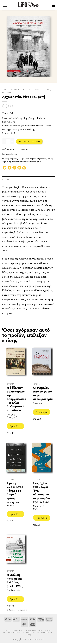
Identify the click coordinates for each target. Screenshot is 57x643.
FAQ (29, 634)
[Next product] (4, 106)
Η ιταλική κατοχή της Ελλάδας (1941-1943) (15, 580)
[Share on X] (14, 168)
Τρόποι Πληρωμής (14, 630)
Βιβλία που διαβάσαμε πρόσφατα (33, 158)
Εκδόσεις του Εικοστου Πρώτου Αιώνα (31, 125)
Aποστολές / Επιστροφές (38, 630)
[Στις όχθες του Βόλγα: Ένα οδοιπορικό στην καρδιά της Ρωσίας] (41, 458)
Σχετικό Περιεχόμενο (18, 609)
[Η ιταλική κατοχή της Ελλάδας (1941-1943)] (15, 550)
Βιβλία (26, 89)
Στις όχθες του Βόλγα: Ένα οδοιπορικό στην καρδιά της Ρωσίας (41, 492)
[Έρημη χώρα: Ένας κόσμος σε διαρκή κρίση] (15, 458)
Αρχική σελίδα (10, 89)
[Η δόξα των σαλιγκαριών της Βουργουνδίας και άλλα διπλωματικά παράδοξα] (15, 363)
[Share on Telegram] (24, 168)
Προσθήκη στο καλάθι (29, 141)
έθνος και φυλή (35, 161)
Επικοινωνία (47, 632)
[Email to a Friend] (19, 168)
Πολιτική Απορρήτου (13, 632)
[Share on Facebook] (9, 168)
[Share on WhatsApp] (4, 168)
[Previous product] (10, 106)
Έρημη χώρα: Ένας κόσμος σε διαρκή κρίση (15, 490)
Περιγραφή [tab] (7, 179)
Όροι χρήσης (32, 632)
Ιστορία (7, 92)
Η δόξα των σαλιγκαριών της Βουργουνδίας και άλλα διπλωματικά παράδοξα (16, 399)
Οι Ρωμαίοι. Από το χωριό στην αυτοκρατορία (43, 393)
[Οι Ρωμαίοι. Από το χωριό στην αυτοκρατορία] (41, 363)
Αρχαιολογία (14, 158)
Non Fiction (41, 89)
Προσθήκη (15, 426)
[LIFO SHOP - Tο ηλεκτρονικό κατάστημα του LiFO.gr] (28, 5)
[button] (4, 5)
